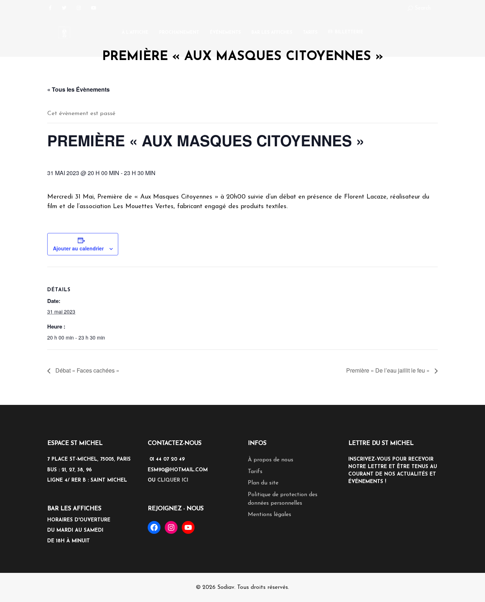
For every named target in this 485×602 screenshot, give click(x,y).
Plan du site (263, 483)
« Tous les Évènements (78, 89)
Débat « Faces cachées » (86, 370)
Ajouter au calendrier (78, 248)
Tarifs (255, 471)
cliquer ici (172, 480)
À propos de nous (270, 460)
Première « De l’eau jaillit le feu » (388, 370)
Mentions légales (269, 514)
